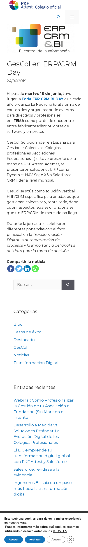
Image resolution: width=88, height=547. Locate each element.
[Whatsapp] (35, 268)
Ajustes (56, 539)
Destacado (24, 339)
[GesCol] (35, 5)
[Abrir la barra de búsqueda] (58, 17)
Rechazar (35, 539)
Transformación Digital (36, 362)
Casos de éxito (28, 332)
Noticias (21, 355)
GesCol (20, 347)
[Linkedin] (27, 268)
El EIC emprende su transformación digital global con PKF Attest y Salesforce (42, 456)
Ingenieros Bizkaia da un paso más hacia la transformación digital (43, 488)
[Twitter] (19, 268)
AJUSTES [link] (60, 531)
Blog (18, 324)
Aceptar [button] (14, 539)
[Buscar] (68, 285)
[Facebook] (10, 268)
